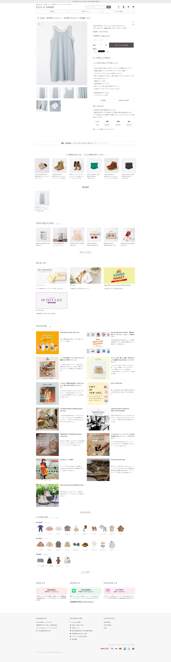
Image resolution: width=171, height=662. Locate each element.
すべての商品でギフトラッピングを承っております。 (50, 288)
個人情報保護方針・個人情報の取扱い (82, 630)
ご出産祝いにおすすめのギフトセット (80, 288)
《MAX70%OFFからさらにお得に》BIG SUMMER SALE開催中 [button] (85, 1)
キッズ (88, 18)
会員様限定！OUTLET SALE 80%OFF (46, 313)
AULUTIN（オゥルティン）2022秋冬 (74, 18)
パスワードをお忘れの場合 (79, 636)
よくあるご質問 (76, 622)
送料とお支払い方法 (77, 625)
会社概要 (74, 639)
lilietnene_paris (124, 598)
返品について (76, 628)
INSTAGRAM (107, 625)
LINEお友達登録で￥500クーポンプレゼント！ (86, 590)
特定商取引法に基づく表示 (79, 633)
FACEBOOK (107, 622)
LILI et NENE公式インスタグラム (119, 590)
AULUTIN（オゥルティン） (54, 18)
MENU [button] (133, 7)
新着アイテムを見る (85, 252)
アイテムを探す (119, 11)
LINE (105, 628)
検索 (108, 7)
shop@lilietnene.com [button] (44, 630)
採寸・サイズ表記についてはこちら (103, 129)
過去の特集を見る (85, 512)
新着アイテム (85, 11)
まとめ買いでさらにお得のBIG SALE (113, 288)
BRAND (52, 11)
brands (42, 18)
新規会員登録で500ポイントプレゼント (52, 590)
